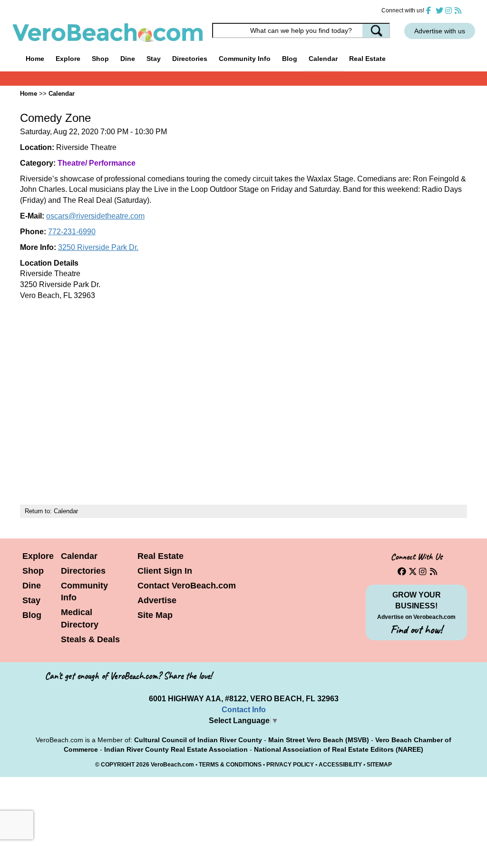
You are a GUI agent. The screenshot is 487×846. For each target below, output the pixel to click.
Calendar (323, 58)
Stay (31, 600)
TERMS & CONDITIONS (230, 764)
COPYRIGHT (118, 764)
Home (35, 58)
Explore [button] (68, 58)
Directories (83, 571)
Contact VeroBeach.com (186, 585)
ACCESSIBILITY (340, 764)
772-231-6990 (72, 232)
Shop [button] (100, 58)
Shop (33, 571)
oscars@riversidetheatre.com (95, 216)
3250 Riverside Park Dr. (98, 247)
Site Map (155, 615)
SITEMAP (379, 764)
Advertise (156, 600)
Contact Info (244, 710)
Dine (127, 58)
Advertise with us (439, 31)
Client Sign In (164, 571)
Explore (38, 556)
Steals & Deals (90, 639)
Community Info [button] (245, 58)
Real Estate (367, 58)
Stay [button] (153, 58)
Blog (289, 58)
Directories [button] (189, 58)
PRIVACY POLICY (290, 764)
